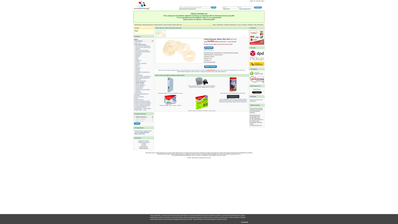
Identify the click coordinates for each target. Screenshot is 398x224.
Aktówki (138, 49)
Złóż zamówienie (258, 24)
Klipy (137, 59)
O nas (239, 24)
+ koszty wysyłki (231, 41)
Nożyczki (138, 68)
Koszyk (137, 28)
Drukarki (137, 95)
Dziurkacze (139, 53)
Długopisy (138, 54)
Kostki (137, 62)
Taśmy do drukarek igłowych (143, 102)
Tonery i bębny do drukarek (142, 104)
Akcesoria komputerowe (142, 94)
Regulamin (220, 24)
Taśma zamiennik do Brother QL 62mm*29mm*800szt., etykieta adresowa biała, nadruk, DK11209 (202, 86)
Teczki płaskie (140, 86)
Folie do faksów (139, 97)
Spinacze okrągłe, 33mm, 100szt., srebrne (170, 105)
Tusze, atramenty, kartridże (142, 105)
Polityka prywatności (230, 24)
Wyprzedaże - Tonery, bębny (143, 108)
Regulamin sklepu (143, 141)
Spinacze (138, 79)
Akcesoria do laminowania (143, 47)
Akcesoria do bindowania (143, 46)
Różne (137, 73)
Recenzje (253, 96)
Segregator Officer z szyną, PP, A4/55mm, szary (170, 93)
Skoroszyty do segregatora (143, 76)
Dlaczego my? (144, 146)
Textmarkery (139, 88)
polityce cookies (222, 219)
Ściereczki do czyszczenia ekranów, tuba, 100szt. (233, 93)
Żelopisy (138, 91)
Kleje (137, 57)
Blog (214, 24)
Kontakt (244, 24)
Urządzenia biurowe (140, 107)
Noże (137, 66)
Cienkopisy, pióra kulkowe (143, 52)
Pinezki (138, 70)
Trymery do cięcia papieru (143, 89)
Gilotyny (138, 56)
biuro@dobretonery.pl (256, 125)
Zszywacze (139, 92)
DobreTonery (257, 89)
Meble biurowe (139, 99)
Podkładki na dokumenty (143, 72)
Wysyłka (250, 24)
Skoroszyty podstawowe (142, 78)
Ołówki (138, 69)
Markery (138, 65)
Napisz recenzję (210, 66)
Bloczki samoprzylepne (142, 50)
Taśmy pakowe (140, 84)
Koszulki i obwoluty (141, 63)
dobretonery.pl (207, 157)
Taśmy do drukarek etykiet (142, 101)
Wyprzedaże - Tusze (141, 110)
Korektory (138, 60)
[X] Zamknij (244, 222)
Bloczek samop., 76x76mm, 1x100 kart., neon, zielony (201, 110)
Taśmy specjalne (140, 85)
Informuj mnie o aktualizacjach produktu (143, 132)
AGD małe (138, 43)
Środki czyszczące (141, 81)
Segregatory (139, 75)
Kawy (136, 98)
